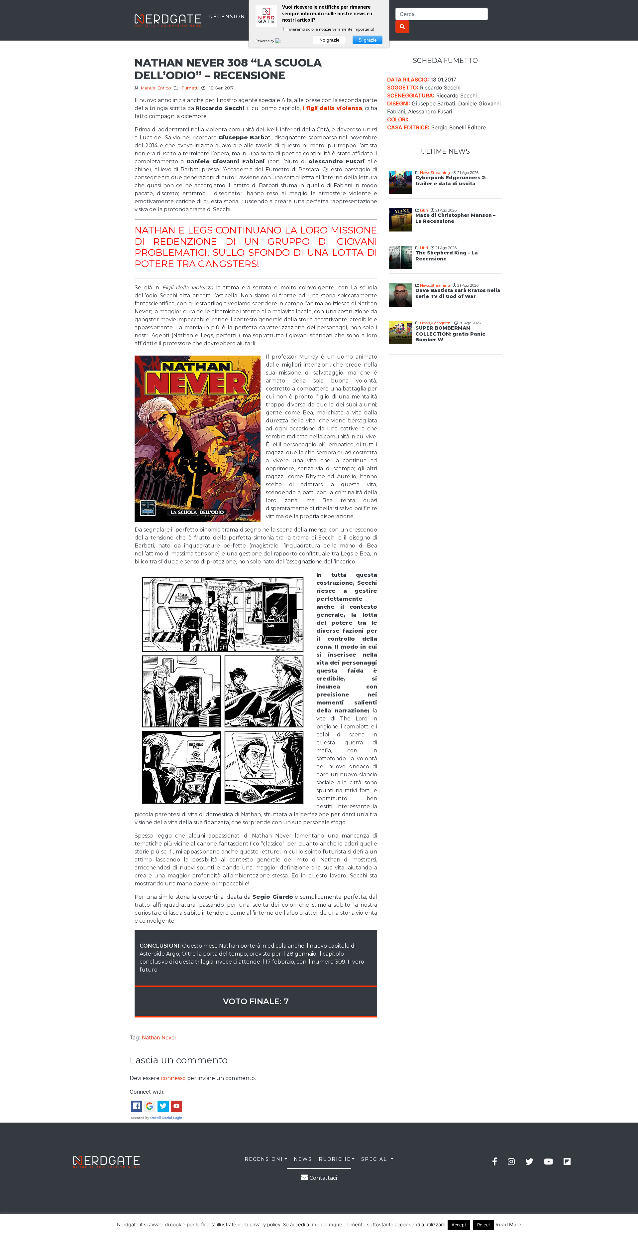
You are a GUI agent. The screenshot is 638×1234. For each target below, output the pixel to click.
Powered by (265, 40)
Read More (508, 1224)
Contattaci (322, 1178)
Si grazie (368, 40)
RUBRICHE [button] (335, 1159)
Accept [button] (459, 1224)
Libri (424, 210)
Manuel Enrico (156, 87)
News (425, 172)
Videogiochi (441, 323)
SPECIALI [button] (375, 1159)
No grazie (329, 40)
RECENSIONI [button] (264, 1159)
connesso (173, 1078)
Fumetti (190, 87)
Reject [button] (483, 1224)
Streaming (440, 172)
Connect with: (147, 1091)
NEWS (303, 1159)
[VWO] (281, 40)
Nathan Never (159, 1037)
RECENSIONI (228, 17)
